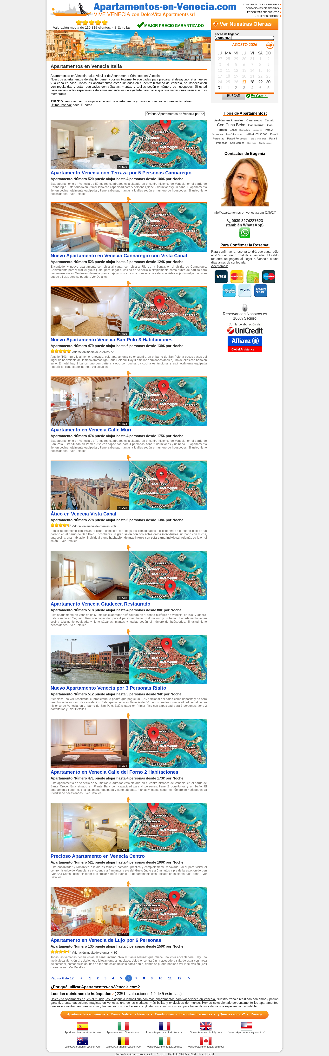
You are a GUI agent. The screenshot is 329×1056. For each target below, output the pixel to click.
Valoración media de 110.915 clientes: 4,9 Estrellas (92, 27)
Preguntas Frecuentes (195, 1014)
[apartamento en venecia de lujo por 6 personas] (168, 935)
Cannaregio (254, 120)
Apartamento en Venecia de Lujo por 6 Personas (106, 940)
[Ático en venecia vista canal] (168, 509)
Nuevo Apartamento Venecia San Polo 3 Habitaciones (111, 339)
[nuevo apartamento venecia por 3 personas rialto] (168, 683)
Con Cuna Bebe (231, 124)
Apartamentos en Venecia (86, 1014)
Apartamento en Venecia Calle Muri (91, 429)
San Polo (251, 143)
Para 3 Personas (234, 134)
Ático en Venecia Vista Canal (83, 513)
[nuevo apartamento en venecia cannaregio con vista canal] (168, 250)
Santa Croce (265, 143)
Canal (233, 129)
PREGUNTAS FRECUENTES (263, 12)
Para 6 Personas (237, 138)
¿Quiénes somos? (231, 1014)
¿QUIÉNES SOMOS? (267, 16)
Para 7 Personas (258, 139)
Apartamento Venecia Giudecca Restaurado (100, 604)
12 (179, 978)
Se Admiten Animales (228, 120)
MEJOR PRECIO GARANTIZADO (174, 26)
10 (160, 978)
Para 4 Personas (256, 134)
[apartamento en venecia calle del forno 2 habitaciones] (168, 767)
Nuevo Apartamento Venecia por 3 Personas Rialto (108, 688)
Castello (269, 120)
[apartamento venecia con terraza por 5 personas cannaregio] (168, 167)
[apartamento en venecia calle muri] (168, 424)
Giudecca (257, 130)
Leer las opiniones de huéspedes (81, 994)
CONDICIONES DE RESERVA (262, 8)
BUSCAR (233, 96)
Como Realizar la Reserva (130, 1014)
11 (170, 978)
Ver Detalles (78, 194)
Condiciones (164, 1014)
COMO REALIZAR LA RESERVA (261, 4)
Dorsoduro (244, 130)
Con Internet (256, 125)
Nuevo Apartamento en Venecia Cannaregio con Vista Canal (119, 255)
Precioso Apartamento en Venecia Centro (98, 856)
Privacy (256, 1014)
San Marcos (237, 142)
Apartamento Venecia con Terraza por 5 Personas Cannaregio (121, 172)
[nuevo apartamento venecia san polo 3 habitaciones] (168, 334)
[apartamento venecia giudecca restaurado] (168, 599)
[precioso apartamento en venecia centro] (168, 851)
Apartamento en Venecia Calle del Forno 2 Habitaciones (114, 772)
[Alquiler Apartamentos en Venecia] (140, 16)
